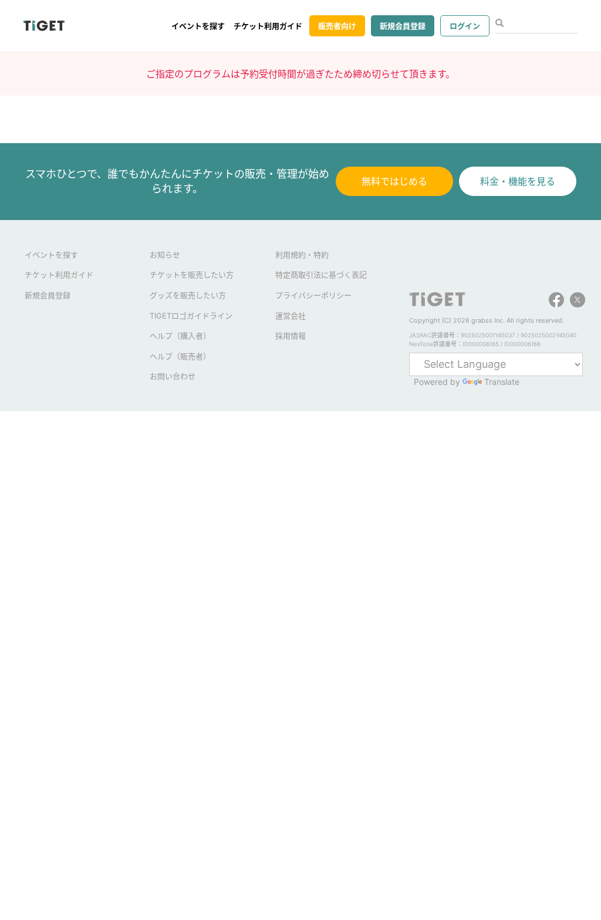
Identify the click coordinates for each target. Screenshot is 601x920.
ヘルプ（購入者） (180, 335)
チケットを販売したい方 (192, 274)
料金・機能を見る (517, 181)
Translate (501, 382)
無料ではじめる (394, 181)
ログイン (465, 26)
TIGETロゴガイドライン (191, 315)
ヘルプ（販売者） (180, 356)
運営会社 (290, 315)
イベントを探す (198, 26)
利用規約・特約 (302, 254)
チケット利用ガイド (268, 26)
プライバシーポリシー (313, 295)
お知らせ (165, 254)
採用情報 (290, 335)
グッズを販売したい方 (188, 295)
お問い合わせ (172, 376)
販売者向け (337, 26)
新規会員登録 (403, 26)
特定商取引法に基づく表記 (321, 274)
